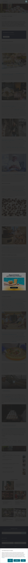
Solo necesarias (10, 560)
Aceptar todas (23, 560)
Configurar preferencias (16, 560)
